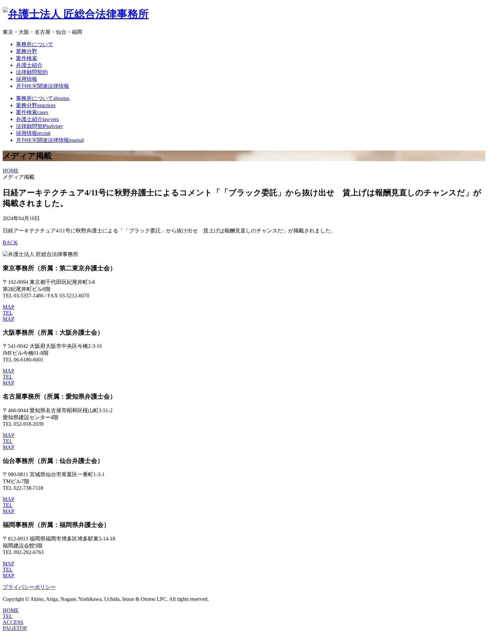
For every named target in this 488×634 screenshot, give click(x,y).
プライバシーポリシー (29, 587)
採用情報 (26, 79)
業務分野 (26, 51)
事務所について (34, 44)
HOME (11, 170)
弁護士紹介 (29, 65)
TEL (8, 313)
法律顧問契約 (32, 72)
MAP (8, 307)
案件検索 (26, 58)
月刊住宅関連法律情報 (42, 86)
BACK (10, 242)
